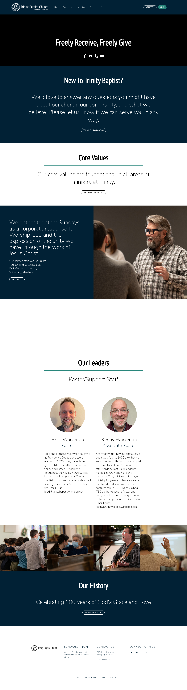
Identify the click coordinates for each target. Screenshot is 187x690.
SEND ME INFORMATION (93, 130)
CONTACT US (105, 665)
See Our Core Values (93, 192)
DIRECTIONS (17, 279)
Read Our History (93, 612)
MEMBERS (150, 7)
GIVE (162, 7)
